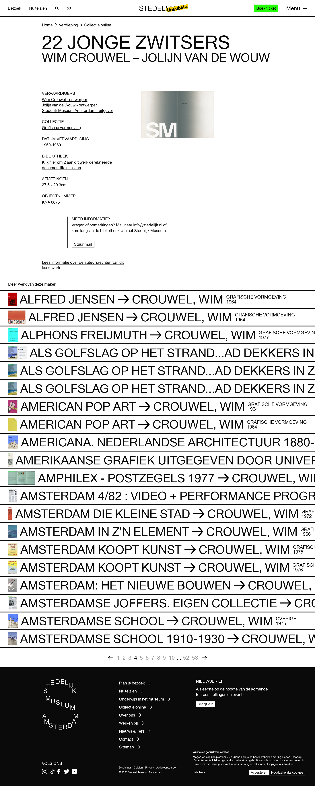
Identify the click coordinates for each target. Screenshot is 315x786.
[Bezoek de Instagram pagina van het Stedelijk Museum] (44, 771)
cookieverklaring (210, 764)
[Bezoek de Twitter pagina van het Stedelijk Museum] (66, 771)
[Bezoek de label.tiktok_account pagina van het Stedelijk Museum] (52, 771)
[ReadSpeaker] (69, 8)
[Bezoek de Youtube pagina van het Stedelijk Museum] (74, 771)
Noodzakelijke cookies (287, 772)
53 (195, 658)
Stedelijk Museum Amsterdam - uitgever (77, 110)
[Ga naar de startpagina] (60, 728)
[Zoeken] (57, 8)
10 (172, 658)
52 (186, 658)
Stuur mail (83, 244)
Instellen (198, 772)
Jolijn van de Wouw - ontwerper (69, 105)
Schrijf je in (205, 704)
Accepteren (259, 772)
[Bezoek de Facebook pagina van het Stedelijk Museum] (58, 771)
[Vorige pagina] (110, 658)
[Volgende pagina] (204, 658)
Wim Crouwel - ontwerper (64, 99)
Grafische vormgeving (61, 127)
